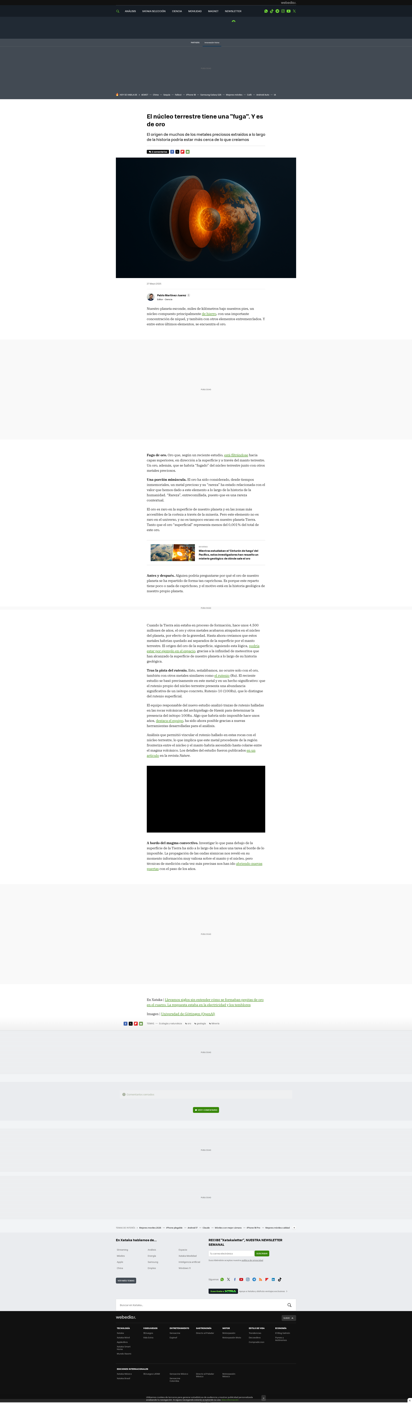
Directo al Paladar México (205, 1375)
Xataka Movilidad (188, 1255)
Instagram (283, 11)
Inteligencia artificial (189, 1261)
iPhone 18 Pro (254, 1227)
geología (201, 1023)
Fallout (178, 94)
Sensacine (175, 1332)
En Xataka (203, 546)
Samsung (153, 1261)
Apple (120, 1261)
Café (249, 94)
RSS (260, 1278)
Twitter (294, 11)
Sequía (166, 94)
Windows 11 (185, 1268)
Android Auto (262, 94)
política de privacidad (252, 1260)
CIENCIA (177, 11)
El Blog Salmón (282, 1332)
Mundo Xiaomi (124, 1353)
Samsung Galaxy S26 (210, 94)
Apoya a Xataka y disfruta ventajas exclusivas (262, 1291)
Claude (206, 1227)
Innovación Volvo (212, 42)
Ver (207, 1109)
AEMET (144, 94)
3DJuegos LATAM (151, 1373)
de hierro (209, 313)
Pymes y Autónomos (281, 1339)
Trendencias (255, 1332)
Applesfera (122, 1341)
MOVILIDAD (195, 11)
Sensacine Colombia (175, 1379)
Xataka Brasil (123, 1378)
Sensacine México (179, 1373)
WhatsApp (266, 11)
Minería (215, 1023)
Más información (230, 1399)
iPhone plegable (174, 1227)
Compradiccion (256, 1341)
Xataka (120, 1332)
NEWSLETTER (233, 11)
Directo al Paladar (205, 1332)
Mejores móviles (234, 94)
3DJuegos (148, 1332)
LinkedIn (273, 1278)
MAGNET (213, 11)
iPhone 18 (191, 94)
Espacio (183, 1249)
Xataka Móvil (123, 1337)
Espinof (173, 1337)
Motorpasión (228, 1332)
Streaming (122, 1249)
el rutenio (221, 675)
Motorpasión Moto (231, 1337)
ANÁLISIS (130, 11)
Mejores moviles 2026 (150, 1227)
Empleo (152, 1268)
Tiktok (272, 11)
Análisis (152, 1249)
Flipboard (182, 152)
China (156, 94)
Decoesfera (255, 1337)
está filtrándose (236, 455)
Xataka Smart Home (124, 1348)
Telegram (277, 11)
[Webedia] (288, 3)
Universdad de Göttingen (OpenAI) (188, 1014)
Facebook (172, 152)
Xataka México (124, 1373)
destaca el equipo (169, 720)
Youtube (288, 11)
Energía (152, 1255)
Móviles (121, 1255)
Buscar (289, 1305)
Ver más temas (126, 1280)
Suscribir (261, 1253)
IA (275, 94)
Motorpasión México (228, 1375)
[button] (173, 295)
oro (189, 1023)
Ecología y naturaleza (170, 1023)
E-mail (188, 152)
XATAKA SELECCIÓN (154, 11)
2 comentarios (159, 151)
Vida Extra (148, 1337)
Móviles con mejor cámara (228, 1227)
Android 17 (193, 1227)
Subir (286, 1317)
